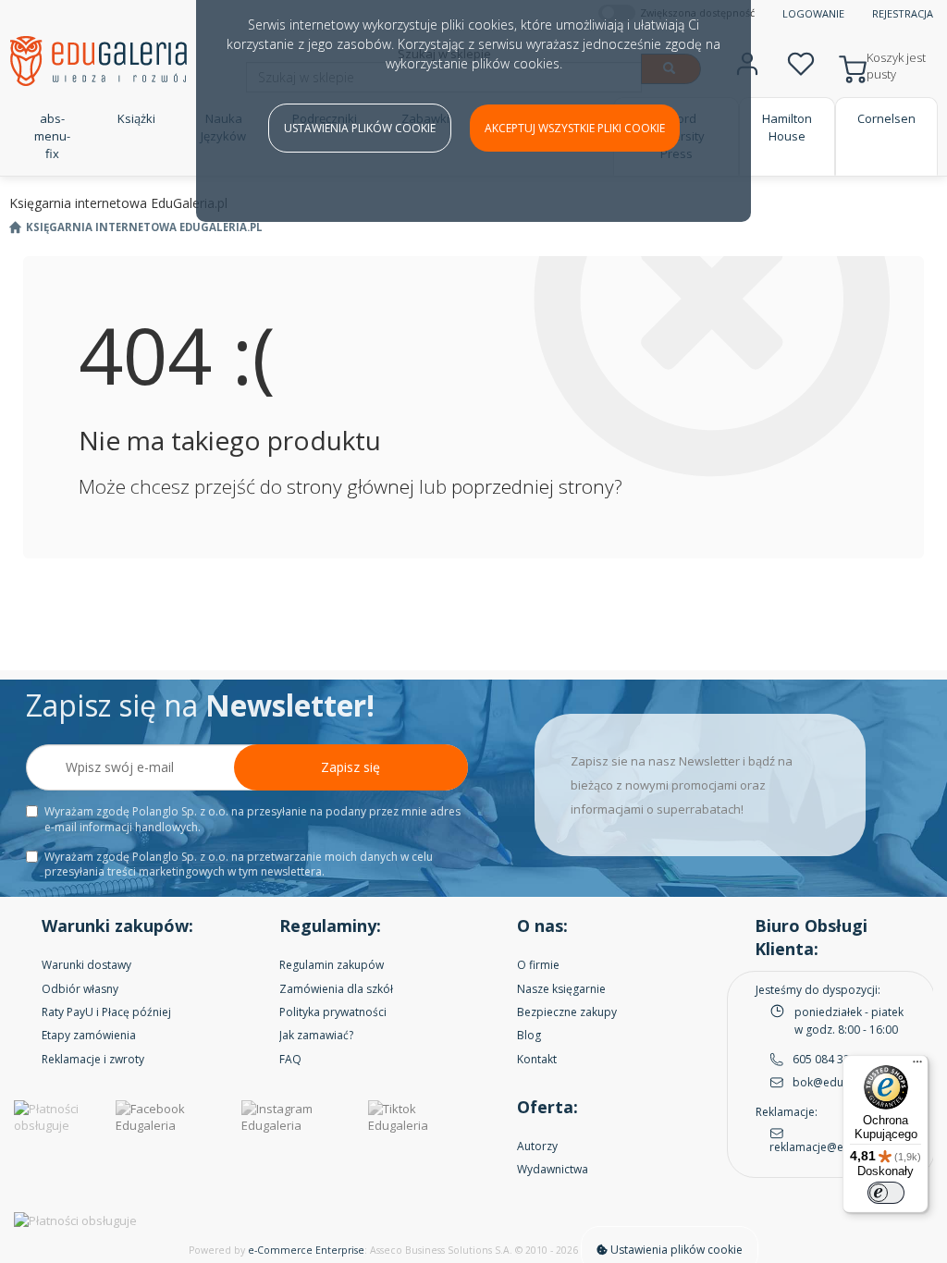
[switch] (885, 1193)
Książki (136, 118)
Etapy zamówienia (89, 1035)
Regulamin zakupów (331, 965)
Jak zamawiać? (316, 1035)
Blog (529, 1035)
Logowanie (813, 13)
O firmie (538, 965)
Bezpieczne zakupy (567, 1012)
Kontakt (537, 1059)
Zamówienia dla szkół (336, 989)
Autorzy (537, 1146)
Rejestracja (902, 13)
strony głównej (350, 486)
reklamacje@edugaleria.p (836, 1147)
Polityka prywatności (333, 1012)
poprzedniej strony (532, 486)
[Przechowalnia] (801, 61)
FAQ (290, 1059)
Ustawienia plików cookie (360, 128)
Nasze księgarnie (561, 989)
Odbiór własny (80, 989)
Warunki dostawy (86, 965)
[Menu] (917, 1066)
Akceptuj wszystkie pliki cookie (575, 128)
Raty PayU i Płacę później (106, 1012)
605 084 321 (824, 1059)
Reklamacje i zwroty (93, 1059)
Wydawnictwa (552, 1169)
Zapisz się (350, 767)
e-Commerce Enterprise (306, 1250)
